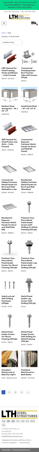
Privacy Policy (24, 443)
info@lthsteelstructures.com (12, 436)
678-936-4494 (13, 12)
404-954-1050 (30, 12)
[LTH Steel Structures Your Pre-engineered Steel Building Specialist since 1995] (19, 17)
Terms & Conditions (9, 443)
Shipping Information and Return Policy (16, 440)
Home (4, 33)
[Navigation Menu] (4, 23)
